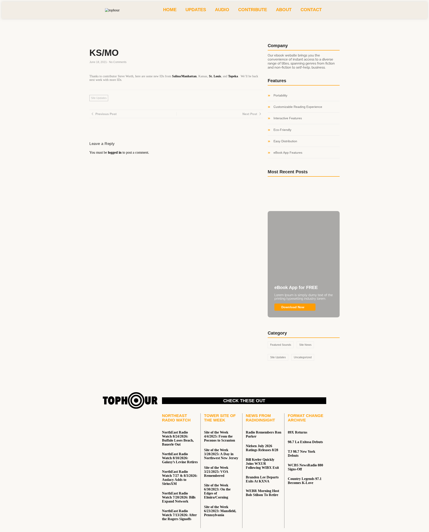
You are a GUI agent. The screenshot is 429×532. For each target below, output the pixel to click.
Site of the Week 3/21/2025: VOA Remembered (216, 472)
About (284, 9)
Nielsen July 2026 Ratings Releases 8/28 (262, 448)
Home (170, 9)
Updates (195, 9)
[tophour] (112, 10)
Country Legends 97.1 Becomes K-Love (305, 481)
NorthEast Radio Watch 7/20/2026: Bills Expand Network (179, 497)
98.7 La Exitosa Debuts (305, 442)
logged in (115, 152)
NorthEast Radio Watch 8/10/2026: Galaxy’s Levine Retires (180, 458)
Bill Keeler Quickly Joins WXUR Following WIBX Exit (262, 463)
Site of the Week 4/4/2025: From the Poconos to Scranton (219, 436)
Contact (311, 9)
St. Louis (215, 76)
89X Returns (297, 432)
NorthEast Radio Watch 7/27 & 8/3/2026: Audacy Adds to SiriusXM (179, 478)
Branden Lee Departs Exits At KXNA (262, 479)
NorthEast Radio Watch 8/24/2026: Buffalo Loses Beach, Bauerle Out (178, 438)
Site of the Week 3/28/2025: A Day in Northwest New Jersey (221, 454)
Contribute (252, 9)
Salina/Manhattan (184, 76)
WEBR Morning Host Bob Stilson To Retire (262, 493)
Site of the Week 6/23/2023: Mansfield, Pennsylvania (220, 511)
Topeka (233, 76)
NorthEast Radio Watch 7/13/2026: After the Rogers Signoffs (179, 515)
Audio (222, 9)
